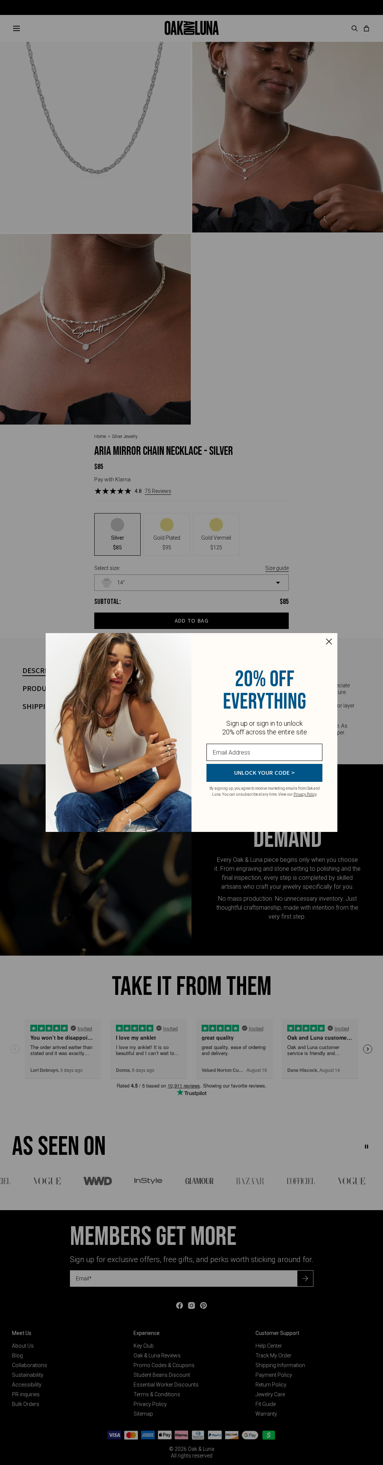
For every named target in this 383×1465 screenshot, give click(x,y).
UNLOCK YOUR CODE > (264, 773)
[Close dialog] (328, 641)
